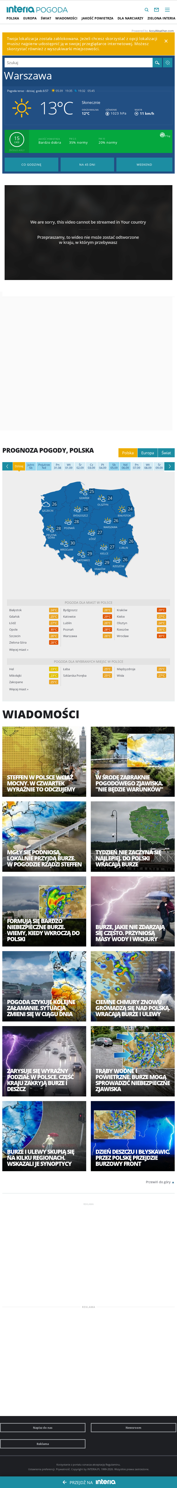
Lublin (67, 623)
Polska (12, 18)
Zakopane (16, 682)
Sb (30, 466)
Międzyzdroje (126, 669)
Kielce (121, 616)
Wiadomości (66, 18)
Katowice (69, 616)
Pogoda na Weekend (144, 164)
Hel (11, 669)
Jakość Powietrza (97, 18)
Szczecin (15, 636)
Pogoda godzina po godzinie (31, 164)
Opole (13, 629)
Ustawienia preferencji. (41, 1469)
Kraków (122, 610)
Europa (30, 18)
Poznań (68, 629)
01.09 (68, 466)
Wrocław (123, 636)
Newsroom (133, 1427)
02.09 (80, 466)
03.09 (91, 466)
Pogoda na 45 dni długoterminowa (87, 164)
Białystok (15, 610)
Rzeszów (123, 629)
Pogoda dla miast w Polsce (88, 602)
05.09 (114, 466)
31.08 (57, 466)
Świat (46, 18)
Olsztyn (122, 623)
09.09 (159, 466)
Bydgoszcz (70, 610)
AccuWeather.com (161, 31)
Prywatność (63, 1469)
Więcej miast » (18, 649)
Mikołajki (15, 675)
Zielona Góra (18, 642)
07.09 (136, 466)
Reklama (43, 1444)
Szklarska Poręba (74, 675)
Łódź (12, 623)
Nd (44, 466)
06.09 (125, 466)
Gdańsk (14, 616)
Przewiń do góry (158, 1182)
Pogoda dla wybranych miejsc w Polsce (88, 661)
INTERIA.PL (93, 1469)
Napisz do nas (42, 1427)
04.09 (102, 466)
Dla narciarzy (130, 18)
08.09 (147, 466)
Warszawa (70, 636)
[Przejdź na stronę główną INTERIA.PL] (21, 9)
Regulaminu (113, 1464)
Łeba (66, 669)
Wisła (120, 675)
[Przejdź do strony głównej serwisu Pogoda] (52, 10)
